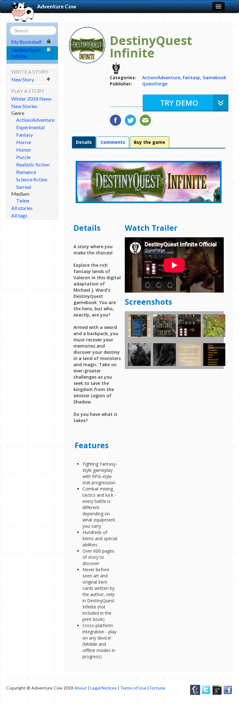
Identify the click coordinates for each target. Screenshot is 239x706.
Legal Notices (103, 687)
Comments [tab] (113, 142)
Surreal (23, 187)
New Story (22, 79)
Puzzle (23, 157)
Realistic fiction (32, 164)
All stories (22, 208)
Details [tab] (84, 142)
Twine (22, 200)
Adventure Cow (56, 6)
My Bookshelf (26, 42)
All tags (19, 215)
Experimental (30, 127)
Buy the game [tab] (149, 142)
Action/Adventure (35, 120)
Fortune (157, 687)
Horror (23, 142)
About (80, 687)
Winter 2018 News (31, 99)
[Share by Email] (145, 119)
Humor (23, 150)
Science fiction (31, 179)
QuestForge (154, 84)
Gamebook (214, 77)
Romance (26, 172)
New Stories (24, 106)
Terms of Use (133, 687)
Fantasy (24, 135)
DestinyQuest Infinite (26, 53)
